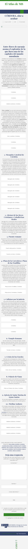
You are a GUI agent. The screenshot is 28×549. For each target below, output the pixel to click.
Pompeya (4, 412)
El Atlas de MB (14, 4)
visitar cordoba (17, 450)
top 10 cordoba (17, 449)
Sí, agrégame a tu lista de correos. (14, 518)
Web (14, 500)
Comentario (14, 463)
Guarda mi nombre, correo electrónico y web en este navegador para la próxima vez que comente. (14, 510)
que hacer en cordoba (20, 447)
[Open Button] (2, 11)
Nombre (14, 483)
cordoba (22, 444)
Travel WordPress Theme (9, 533)
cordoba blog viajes (7, 446)
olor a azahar (10, 447)
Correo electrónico (14, 492)
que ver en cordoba (7, 449)
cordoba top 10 (17, 446)
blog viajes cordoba (14, 444)
